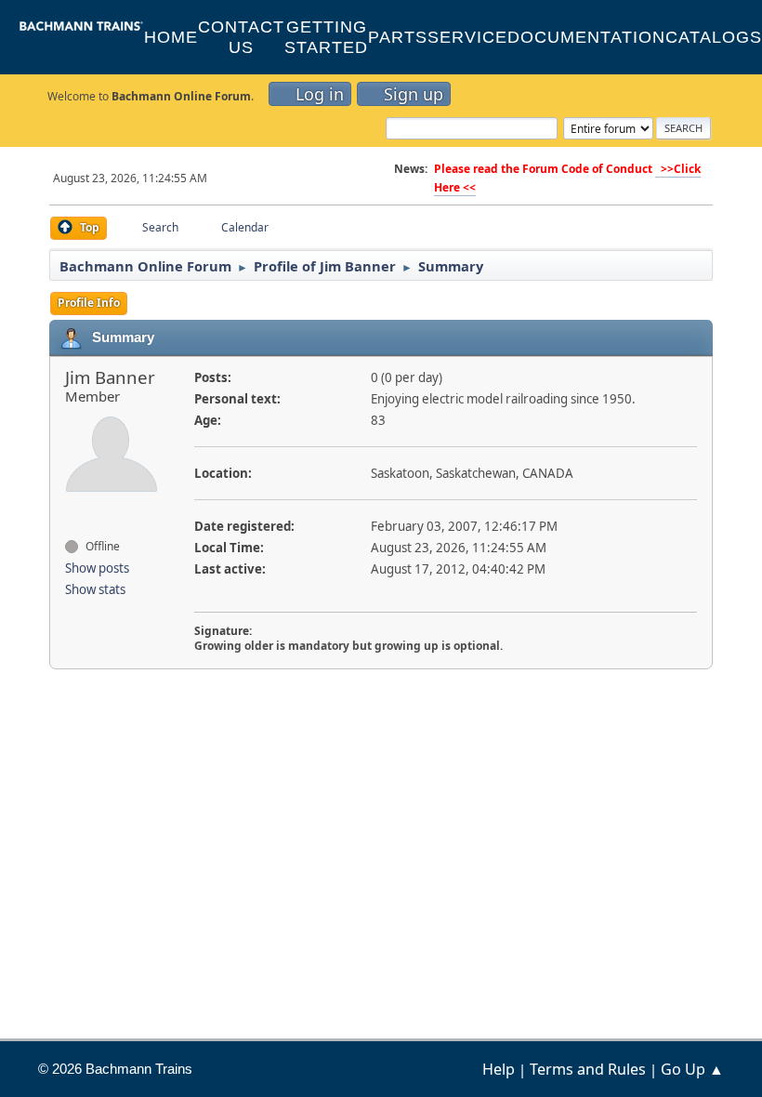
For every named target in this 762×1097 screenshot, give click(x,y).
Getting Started (326, 37)
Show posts (97, 568)
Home (171, 37)
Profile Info (89, 303)
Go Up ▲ (692, 1069)
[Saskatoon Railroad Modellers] (72, 513)
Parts (397, 37)
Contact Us (241, 37)
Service (467, 37)
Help (498, 1069)
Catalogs (713, 37)
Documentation (586, 37)
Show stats (95, 589)
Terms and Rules (588, 1069)
